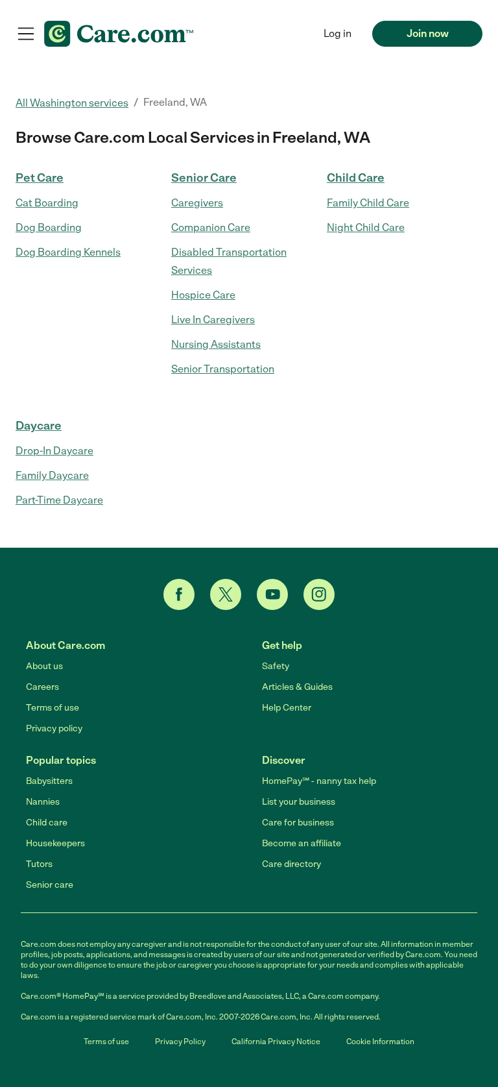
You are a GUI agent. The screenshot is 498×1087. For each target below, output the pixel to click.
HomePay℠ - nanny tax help (319, 781)
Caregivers (197, 203)
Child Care (356, 178)
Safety (275, 666)
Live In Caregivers (213, 319)
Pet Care (40, 178)
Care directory (291, 864)
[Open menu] (26, 33)
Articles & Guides (297, 686)
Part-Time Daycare (59, 500)
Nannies (43, 801)
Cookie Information (380, 1041)
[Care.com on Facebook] (179, 594)
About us (44, 666)
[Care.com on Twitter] (225, 594)
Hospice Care (203, 295)
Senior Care (204, 178)
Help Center (286, 707)
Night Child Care (366, 227)
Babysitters (49, 781)
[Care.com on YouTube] (272, 594)
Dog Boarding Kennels (68, 252)
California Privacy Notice (275, 1041)
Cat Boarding (47, 203)
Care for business (298, 822)
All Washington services (72, 103)
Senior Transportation (222, 369)
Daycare (39, 426)
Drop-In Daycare (54, 451)
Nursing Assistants (216, 344)
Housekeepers (55, 843)
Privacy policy (54, 728)
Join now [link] (428, 33)
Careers (42, 686)
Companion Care (210, 227)
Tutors (39, 864)
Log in (337, 33)
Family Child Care (368, 203)
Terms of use (52, 707)
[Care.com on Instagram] (319, 594)
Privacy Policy (180, 1041)
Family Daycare (52, 475)
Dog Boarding (49, 227)
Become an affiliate (301, 843)
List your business (298, 801)
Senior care (49, 884)
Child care (46, 822)
